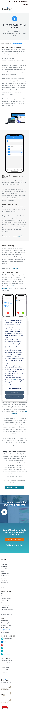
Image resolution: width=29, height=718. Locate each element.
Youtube (6, 644)
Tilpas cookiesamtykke (14, 388)
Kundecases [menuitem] (4, 602)
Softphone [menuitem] (4, 580)
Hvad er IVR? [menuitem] (4, 670)
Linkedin (6, 641)
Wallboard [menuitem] (3, 571)
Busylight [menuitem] (3, 578)
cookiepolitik (15, 379)
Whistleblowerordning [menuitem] (6, 614)
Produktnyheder (8, 638)
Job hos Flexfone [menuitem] (5, 600)
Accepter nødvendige (14, 397)
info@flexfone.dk (5, 629)
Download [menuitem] (3, 612)
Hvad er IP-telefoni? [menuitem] (6, 665)
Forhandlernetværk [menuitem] (6, 598)
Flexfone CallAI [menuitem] (5, 573)
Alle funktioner (6, 43)
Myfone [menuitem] (3, 561)
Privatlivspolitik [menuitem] (5, 605)
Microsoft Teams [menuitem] (5, 568)
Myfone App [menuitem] (4, 564)
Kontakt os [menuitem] (3, 593)
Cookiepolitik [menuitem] (4, 607)
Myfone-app (14, 268)
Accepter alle (14, 392)
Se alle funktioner (11, 487)
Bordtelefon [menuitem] (4, 566)
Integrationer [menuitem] (4, 582)
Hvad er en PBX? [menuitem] (5, 663)
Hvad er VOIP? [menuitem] (5, 667)
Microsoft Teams (7, 288)
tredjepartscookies (9, 362)
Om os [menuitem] (2, 595)
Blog (5, 648)
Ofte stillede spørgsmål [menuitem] (7, 609)
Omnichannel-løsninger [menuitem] (7, 660)
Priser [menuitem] (2, 587)
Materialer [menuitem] (3, 585)
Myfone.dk (14, 286)
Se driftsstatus (7, 654)
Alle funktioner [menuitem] (5, 575)
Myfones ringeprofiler (17, 236)
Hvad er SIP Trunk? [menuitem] (6, 672)
